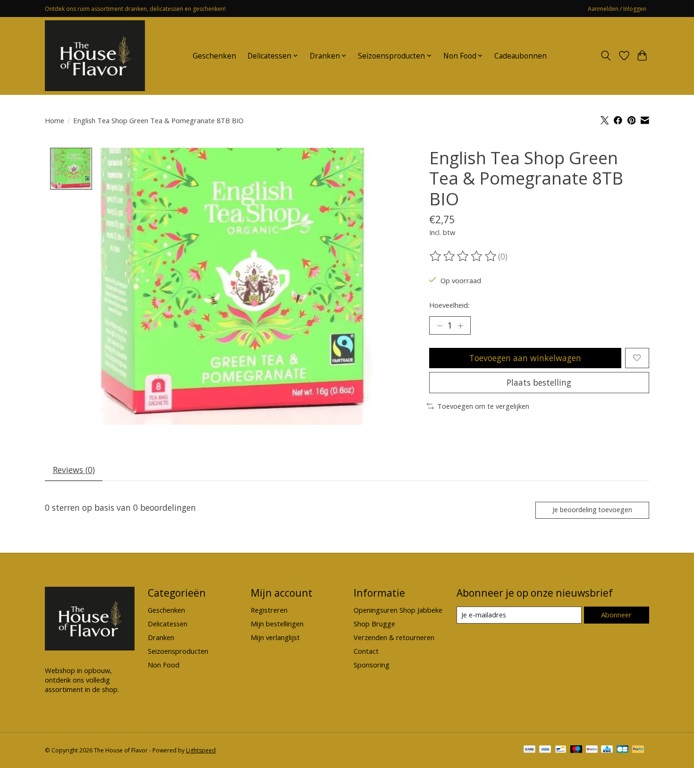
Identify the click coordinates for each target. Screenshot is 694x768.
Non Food (163, 664)
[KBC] (607, 750)
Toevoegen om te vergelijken (483, 406)
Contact (366, 651)
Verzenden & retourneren (394, 637)
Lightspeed (201, 750)
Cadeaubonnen (520, 56)
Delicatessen (167, 623)
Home (54, 120)
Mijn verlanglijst (275, 637)
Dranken (161, 637)
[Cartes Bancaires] (622, 750)
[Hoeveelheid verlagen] (439, 325)
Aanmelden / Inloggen (617, 9)
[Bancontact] (561, 750)
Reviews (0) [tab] (74, 469)
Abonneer (616, 614)
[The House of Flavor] (95, 55)
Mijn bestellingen (277, 623)
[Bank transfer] (530, 750)
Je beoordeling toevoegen (592, 509)
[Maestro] (576, 750)
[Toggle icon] (606, 55)
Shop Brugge (374, 623)
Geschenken (214, 56)
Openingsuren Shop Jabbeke (398, 610)
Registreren (269, 610)
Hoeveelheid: (449, 305)
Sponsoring (371, 664)
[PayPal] (638, 750)
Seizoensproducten (178, 651)
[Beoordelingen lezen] (463, 256)
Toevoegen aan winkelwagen (525, 357)
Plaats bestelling (539, 382)
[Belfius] (592, 750)
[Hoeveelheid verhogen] (460, 325)
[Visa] (545, 750)
